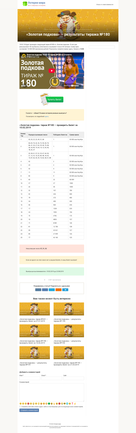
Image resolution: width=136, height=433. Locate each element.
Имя (21, 375)
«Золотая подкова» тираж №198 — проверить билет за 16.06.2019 (33, 342)
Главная (46, 29)
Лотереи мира (36, 2)
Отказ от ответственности (104, 4)
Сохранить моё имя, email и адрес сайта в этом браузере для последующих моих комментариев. (52, 406)
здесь (47, 116)
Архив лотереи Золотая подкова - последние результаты (76, 29)
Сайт (65, 375)
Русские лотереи (54, 29)
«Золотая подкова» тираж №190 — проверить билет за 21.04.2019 (68, 364)
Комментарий (24, 382)
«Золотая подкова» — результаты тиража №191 (33, 364)
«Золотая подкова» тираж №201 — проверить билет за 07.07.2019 (33, 320)
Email (43, 375)
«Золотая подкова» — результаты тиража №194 (67, 342)
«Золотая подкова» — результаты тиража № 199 (67, 320)
